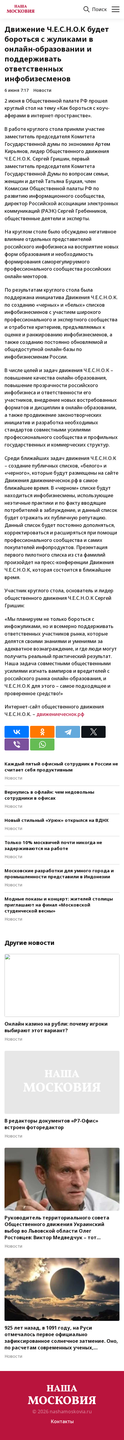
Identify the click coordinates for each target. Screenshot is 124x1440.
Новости (42, 90)
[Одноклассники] (42, 732)
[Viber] (17, 744)
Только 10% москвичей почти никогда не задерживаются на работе (53, 845)
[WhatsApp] (42, 744)
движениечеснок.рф (60, 714)
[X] (93, 732)
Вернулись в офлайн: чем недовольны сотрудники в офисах (49, 795)
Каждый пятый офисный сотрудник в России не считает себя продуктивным (61, 767)
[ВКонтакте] (17, 732)
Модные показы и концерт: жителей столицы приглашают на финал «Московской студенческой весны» (59, 905)
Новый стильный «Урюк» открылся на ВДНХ (57, 820)
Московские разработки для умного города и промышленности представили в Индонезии (59, 873)
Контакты (62, 1421)
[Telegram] (68, 732)
